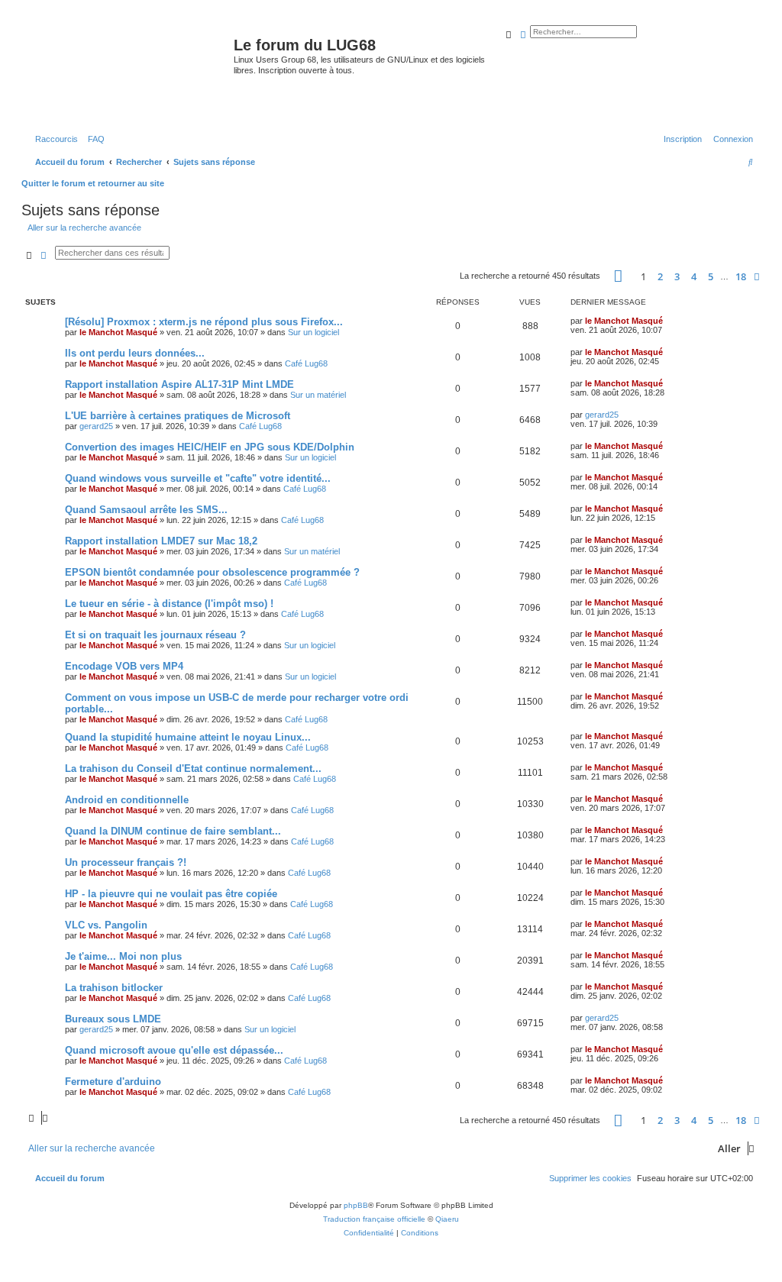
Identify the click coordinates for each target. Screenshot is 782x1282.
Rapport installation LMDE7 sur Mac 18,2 (161, 541)
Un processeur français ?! (125, 862)
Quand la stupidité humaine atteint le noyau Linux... (188, 737)
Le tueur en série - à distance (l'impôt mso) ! (169, 603)
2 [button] (660, 276)
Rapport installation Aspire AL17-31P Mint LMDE (179, 384)
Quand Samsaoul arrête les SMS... (146, 509)
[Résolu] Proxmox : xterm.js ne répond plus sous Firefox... (204, 322)
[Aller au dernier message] (668, 320)
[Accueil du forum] (129, 71)
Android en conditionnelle (127, 800)
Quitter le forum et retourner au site (92, 183)
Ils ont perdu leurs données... (135, 353)
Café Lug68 (306, 363)
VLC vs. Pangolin (106, 925)
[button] (618, 276)
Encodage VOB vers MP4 (124, 666)
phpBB (356, 1205)
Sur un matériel (318, 394)
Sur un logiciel (313, 332)
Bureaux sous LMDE (113, 1019)
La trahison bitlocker (114, 987)
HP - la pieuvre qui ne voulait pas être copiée (171, 893)
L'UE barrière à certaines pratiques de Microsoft (177, 415)
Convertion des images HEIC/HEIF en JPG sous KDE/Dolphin (209, 447)
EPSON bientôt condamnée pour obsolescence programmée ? (212, 572)
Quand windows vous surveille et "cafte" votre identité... (198, 478)
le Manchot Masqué (118, 332)
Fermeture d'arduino (113, 1081)
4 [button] (693, 276)
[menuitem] (93, 139)
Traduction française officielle (374, 1219)
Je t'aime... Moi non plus (123, 956)
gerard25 (96, 426)
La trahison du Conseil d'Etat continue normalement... (193, 768)
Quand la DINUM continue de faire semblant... (173, 831)
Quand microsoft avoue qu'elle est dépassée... (174, 1050)
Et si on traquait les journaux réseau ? (155, 635)
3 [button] (677, 276)
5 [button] (710, 276)
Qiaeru (447, 1219)
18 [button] (740, 276)
